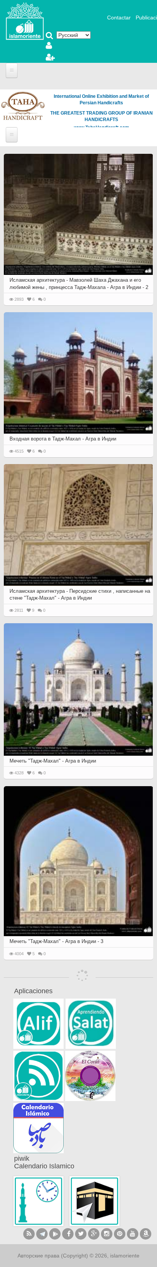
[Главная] (25, 21)
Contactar (119, 17)
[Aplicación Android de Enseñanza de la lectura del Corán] (38, 1024)
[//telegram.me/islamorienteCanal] (42, 1234)
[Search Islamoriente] (49, 36)
